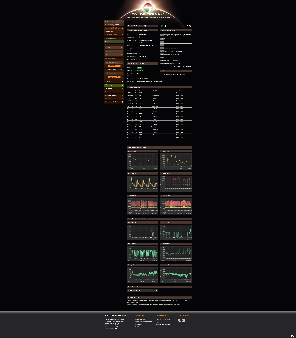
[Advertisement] (159, 22)
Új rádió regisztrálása (140, 319)
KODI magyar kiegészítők (163, 319)
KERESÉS (113, 66)
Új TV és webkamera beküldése (143, 321)
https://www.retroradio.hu (146, 45)
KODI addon (139, 324)
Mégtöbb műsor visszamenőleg (182, 66)
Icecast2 (139, 70)
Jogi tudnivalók (139, 326)
